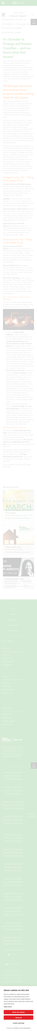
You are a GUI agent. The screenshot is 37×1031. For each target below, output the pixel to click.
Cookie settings (18, 1023)
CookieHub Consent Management (21, 1028)
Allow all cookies (18, 1012)
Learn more (8, 1006)
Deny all (18, 1018)
